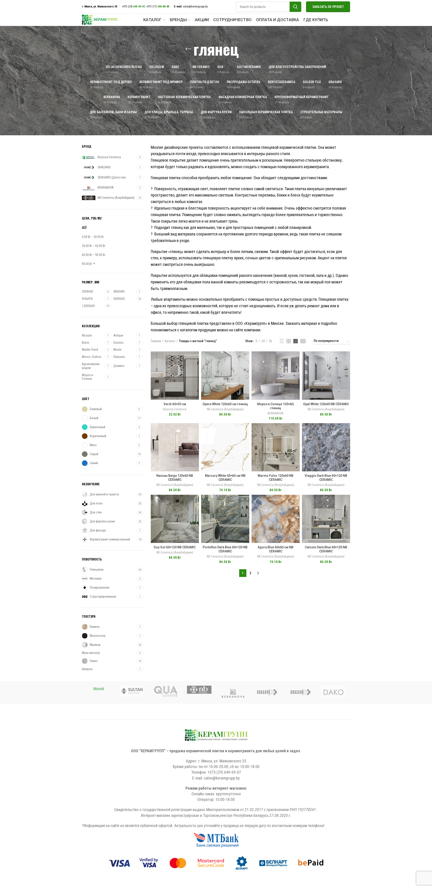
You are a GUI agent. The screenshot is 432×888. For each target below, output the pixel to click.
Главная (156, 341)
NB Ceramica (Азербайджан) (225, 409)
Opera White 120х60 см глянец (225, 404)
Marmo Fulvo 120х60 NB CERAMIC (275, 477)
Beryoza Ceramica (174, 409)
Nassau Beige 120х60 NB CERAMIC (174, 477)
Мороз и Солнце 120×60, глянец (275, 406)
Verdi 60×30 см (175, 404)
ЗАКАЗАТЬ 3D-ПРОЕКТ (328, 7)
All (84, 227)
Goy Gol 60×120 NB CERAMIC (175, 547)
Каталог (170, 341)
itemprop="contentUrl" (175, 351)
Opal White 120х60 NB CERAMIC (326, 404)
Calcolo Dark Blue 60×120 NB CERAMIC (326, 549)
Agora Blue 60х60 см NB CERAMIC (275, 549)
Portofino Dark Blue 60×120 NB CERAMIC (225, 549)
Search (295, 7)
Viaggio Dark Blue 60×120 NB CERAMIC (326, 477)
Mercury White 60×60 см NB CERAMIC (225, 477)
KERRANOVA (276, 413)
